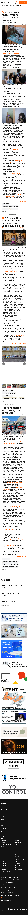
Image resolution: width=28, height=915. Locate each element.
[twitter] (3, 902)
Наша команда (5, 890)
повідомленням (9, 545)
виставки (6, 208)
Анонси (5, 580)
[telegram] (9, 902)
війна (16, 564)
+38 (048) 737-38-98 (6, 884)
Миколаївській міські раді (10, 53)
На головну (5, 5)
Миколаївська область (10, 206)
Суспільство (18, 5)
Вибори (17, 848)
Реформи (17, 865)
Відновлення (4, 850)
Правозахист (4, 865)
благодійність (7, 564)
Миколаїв (6, 203)
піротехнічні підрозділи (16, 539)
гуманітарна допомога (10, 566)
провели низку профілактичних (12, 195)
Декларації (4, 828)
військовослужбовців (9, 271)
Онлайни (3, 819)
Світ (2, 867)
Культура (17, 856)
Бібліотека (4, 848)
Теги (2, 831)
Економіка (4, 854)
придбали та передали (14, 482)
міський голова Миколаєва (11, 442)
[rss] (11, 902)
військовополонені (9, 393)
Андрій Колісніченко (19, 343)
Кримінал (3, 856)
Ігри (16, 838)
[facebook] (1, 902)
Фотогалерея (18, 869)
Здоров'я (17, 854)
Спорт (16, 867)
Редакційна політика (7, 892)
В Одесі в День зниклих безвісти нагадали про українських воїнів (13, 222)
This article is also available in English (14, 228)
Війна (16, 850)
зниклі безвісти (8, 396)
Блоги (2, 825)
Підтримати (22, 2)
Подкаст (3, 863)
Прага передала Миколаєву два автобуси (11, 410)
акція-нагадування (18, 335)
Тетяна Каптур (21, 201)
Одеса (5, 390)
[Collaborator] (14, 649)
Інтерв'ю (3, 816)
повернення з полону (9, 398)
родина (21, 398)
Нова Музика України (9, 608)
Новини (11, 5)
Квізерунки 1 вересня (9, 601)
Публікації (4, 809)
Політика (17, 863)
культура (14, 208)
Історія (17, 840)
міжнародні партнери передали (12, 161)
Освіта (16, 861)
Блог (16, 844)
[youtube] (7, 902)
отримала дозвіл (14, 173)
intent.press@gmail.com (7, 882)
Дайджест (4, 852)
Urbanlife (3, 838)
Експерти (3, 822)
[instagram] (5, 902)
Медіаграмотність (6, 858)
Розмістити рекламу (7, 897)
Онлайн (3, 861)
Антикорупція (19, 842)
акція (11, 390)
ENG (16, 3)
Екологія (17, 852)
